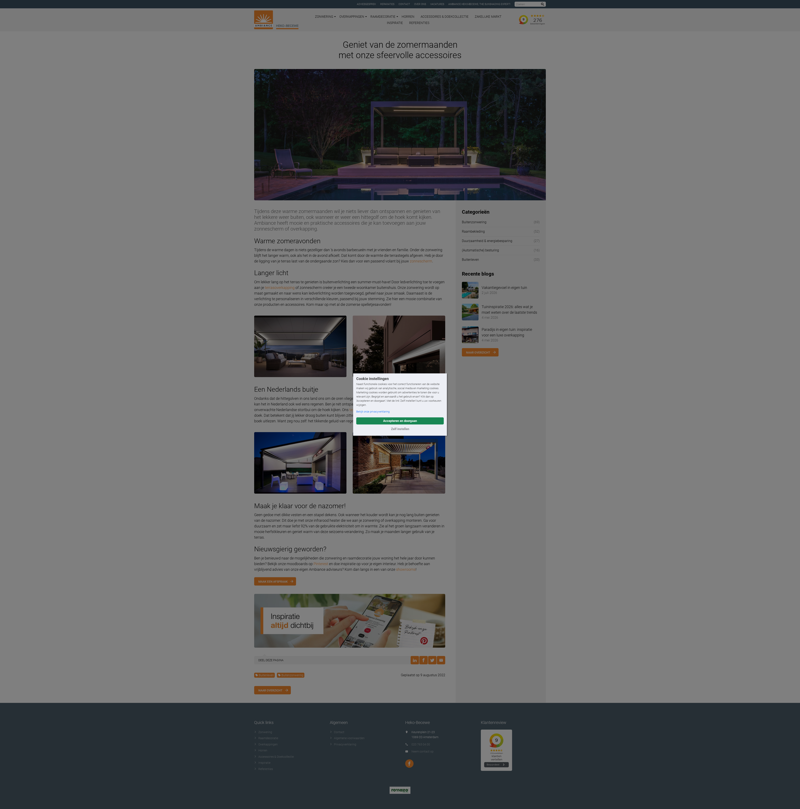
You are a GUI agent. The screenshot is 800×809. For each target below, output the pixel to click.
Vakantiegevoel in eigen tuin (504, 287)
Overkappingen (351, 17)
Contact (404, 4)
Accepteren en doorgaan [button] (400, 421)
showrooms (406, 569)
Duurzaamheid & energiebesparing (487, 241)
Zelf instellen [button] (400, 429)
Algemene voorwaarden (349, 738)
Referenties (419, 23)
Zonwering (324, 17)
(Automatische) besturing (480, 250)
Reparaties (387, 4)
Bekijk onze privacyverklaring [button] (373, 411)
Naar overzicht (270, 690)
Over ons (420, 4)
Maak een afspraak (273, 581)
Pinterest (321, 564)
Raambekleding (473, 231)
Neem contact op (422, 751)
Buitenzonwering (292, 675)
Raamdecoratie (382, 17)
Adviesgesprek (366, 4)
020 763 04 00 (420, 744)
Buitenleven (266, 675)
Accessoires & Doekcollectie (445, 17)
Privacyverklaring (345, 744)
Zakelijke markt (488, 17)
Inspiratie (395, 23)
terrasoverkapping (280, 287)
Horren (408, 17)
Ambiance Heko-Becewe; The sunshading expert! (479, 4)
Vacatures (437, 4)
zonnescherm (421, 261)
